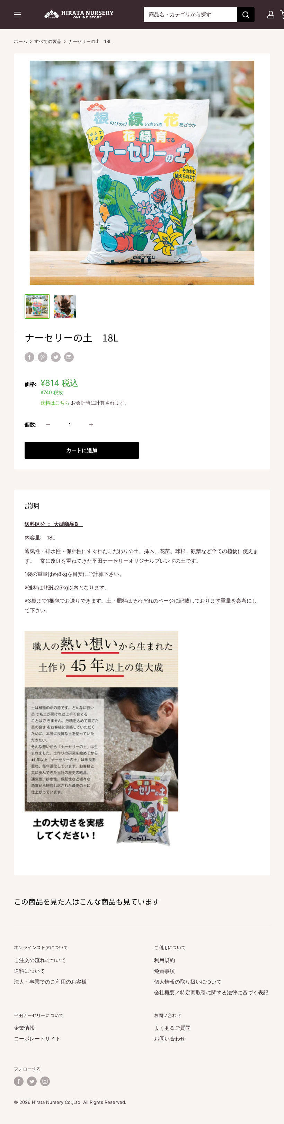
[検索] (246, 14)
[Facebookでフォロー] (19, 1081)
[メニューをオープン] (17, 14)
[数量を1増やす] (91, 424)
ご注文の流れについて (40, 960)
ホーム (20, 41)
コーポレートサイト (37, 1038)
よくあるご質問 (172, 1027)
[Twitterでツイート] (56, 357)
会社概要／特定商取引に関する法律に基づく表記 (211, 992)
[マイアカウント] (270, 14)
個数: (30, 424)
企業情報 (24, 1027)
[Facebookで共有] (29, 357)
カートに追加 (81, 450)
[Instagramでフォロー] (45, 1081)
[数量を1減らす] (48, 424)
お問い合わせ (169, 1038)
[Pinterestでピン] (42, 357)
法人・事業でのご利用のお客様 (50, 981)
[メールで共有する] (69, 357)
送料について (29, 971)
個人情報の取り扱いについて (188, 981)
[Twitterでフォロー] (32, 1081)
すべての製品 (47, 41)
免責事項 (164, 971)
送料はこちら (55, 403)
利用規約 (164, 960)
